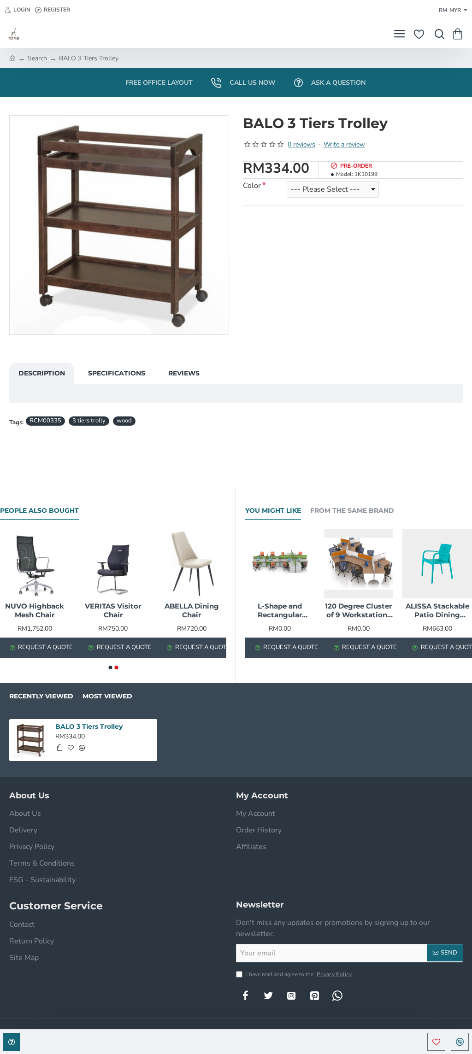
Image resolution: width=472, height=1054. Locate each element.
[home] (12, 57)
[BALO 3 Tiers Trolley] (30, 740)
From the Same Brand (352, 511)
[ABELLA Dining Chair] (191, 563)
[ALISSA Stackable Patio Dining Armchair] (437, 563)
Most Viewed (107, 696)
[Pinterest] (314, 995)
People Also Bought (39, 511)
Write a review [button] (344, 144)
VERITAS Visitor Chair (113, 611)
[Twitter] (268, 995)
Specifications (116, 373)
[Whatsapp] (337, 995)
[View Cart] (459, 34)
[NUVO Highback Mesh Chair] (34, 563)
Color (252, 186)
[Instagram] (291, 995)
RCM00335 (45, 420)
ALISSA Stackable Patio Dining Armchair (437, 611)
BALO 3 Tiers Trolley (89, 726)
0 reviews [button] (301, 144)
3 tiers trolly (89, 420)
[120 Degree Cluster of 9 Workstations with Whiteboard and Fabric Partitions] (359, 563)
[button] (436, 1042)
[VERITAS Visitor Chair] (113, 563)
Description (41, 373)
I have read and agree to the (298, 974)
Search (37, 58)
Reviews (184, 373)
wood (124, 420)
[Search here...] (437, 34)
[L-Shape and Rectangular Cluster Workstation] (280, 563)
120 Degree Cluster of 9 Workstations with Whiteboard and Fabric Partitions (358, 611)
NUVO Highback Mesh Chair (34, 611)
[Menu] (399, 34)
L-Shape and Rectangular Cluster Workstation (279, 611)
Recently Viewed (41, 696)
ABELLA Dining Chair (192, 611)
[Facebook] (245, 995)
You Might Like (273, 511)
